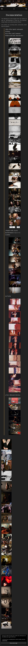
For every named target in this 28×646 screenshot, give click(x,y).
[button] (14, 444)
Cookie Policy (4, 640)
